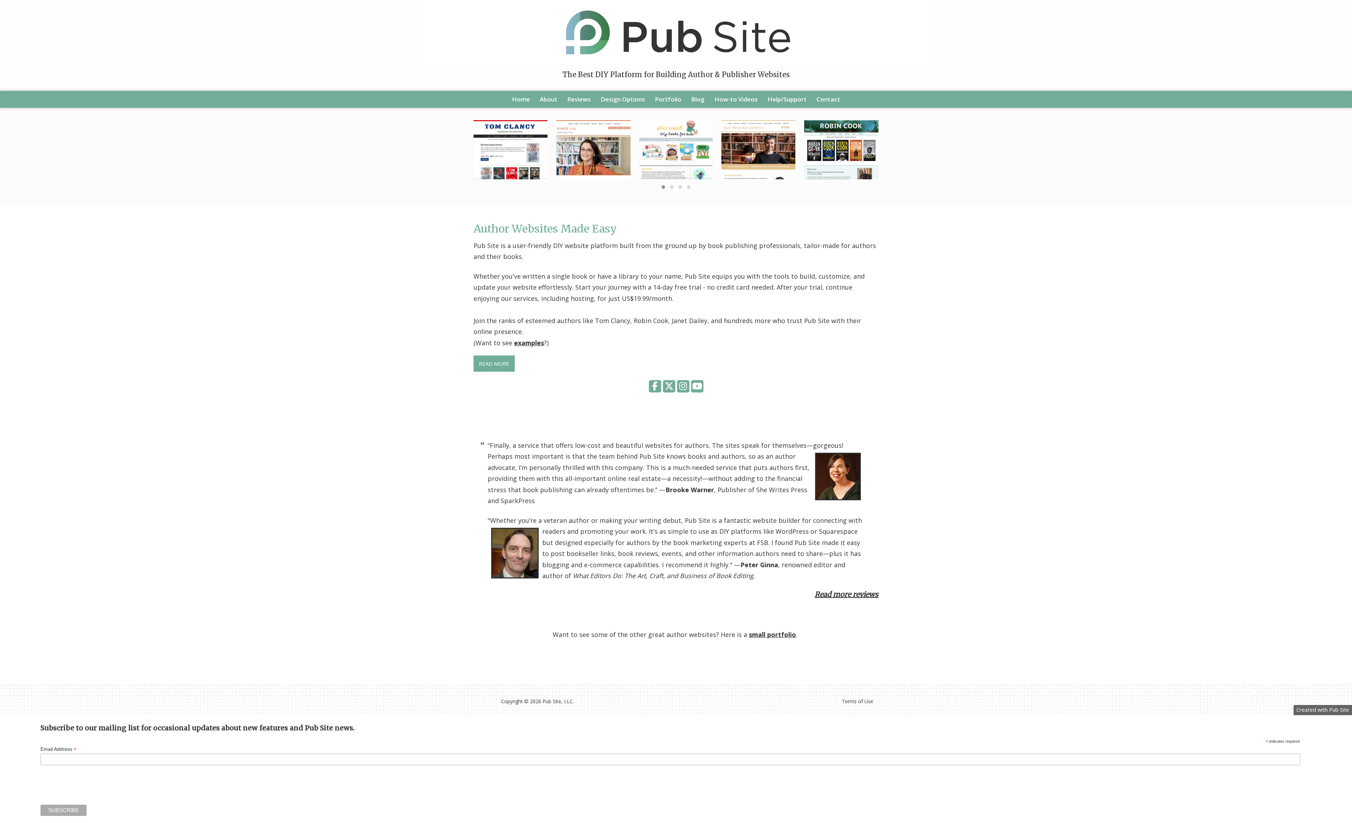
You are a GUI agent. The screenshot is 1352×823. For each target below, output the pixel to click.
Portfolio (668, 99)
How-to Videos (736, 99)
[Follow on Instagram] (684, 387)
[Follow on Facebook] (656, 387)
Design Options (623, 99)
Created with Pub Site (1322, 709)
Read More (494, 363)
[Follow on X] (670, 387)
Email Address (58, 749)
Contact (828, 99)
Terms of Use (857, 701)
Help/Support (787, 99)
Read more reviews (846, 594)
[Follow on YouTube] (697, 387)
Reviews (579, 99)
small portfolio (772, 634)
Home (521, 99)
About (548, 99)
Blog (698, 99)
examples (529, 343)
